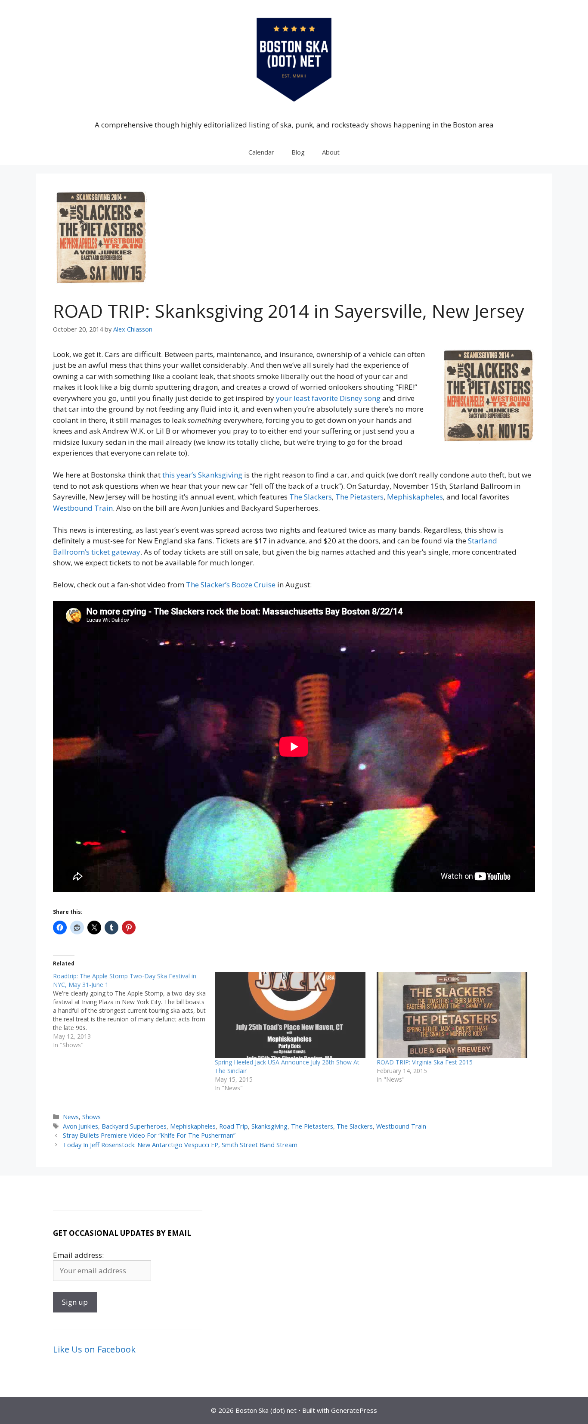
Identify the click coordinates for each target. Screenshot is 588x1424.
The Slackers (310, 497)
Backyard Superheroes (134, 1126)
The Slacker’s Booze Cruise (231, 584)
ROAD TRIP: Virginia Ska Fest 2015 (425, 1062)
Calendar (261, 152)
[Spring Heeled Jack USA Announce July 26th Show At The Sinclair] (291, 1015)
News (71, 1117)
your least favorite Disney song (328, 398)
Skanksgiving (269, 1126)
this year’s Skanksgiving (202, 475)
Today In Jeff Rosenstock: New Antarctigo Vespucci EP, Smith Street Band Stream (180, 1145)
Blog (298, 152)
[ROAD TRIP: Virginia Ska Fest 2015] (453, 1015)
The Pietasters (359, 497)
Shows (91, 1117)
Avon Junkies (80, 1126)
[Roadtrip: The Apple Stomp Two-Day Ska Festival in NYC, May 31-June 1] (134, 1010)
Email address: (78, 1255)
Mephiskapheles (415, 497)
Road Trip (233, 1126)
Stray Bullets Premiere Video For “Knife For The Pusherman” (149, 1135)
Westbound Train (83, 508)
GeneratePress (354, 1410)
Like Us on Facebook (94, 1349)
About (331, 152)
